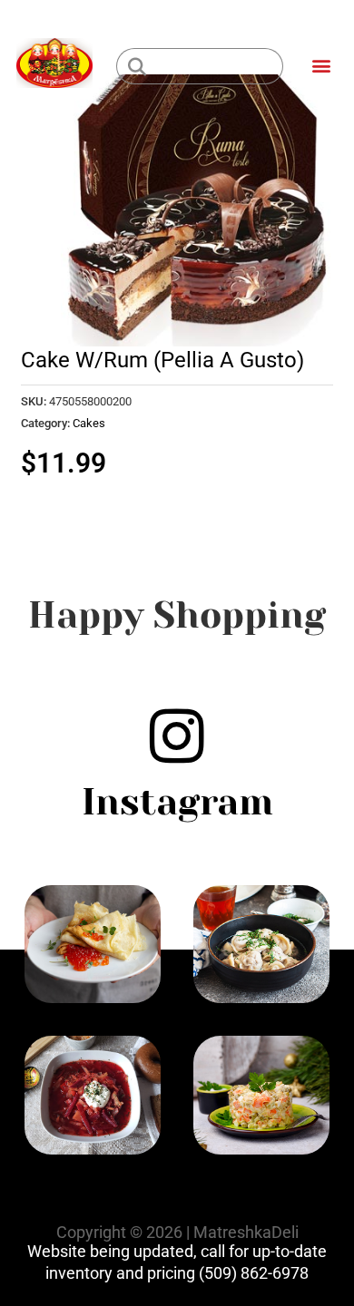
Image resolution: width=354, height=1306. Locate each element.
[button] (321, 65)
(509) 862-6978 (254, 1272)
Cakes (89, 423)
